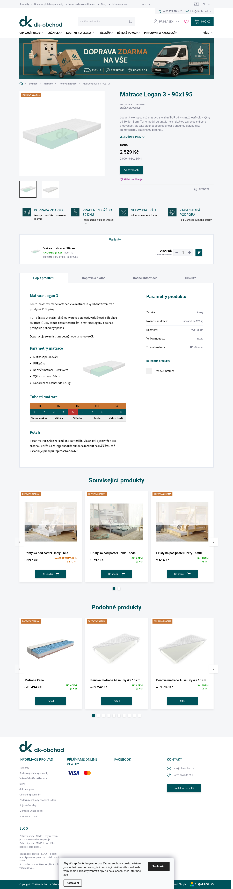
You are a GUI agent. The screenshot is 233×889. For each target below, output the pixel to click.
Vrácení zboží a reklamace (82, 4)
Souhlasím (158, 866)
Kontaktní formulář (184, 788)
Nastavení (73, 883)
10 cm (200, 338)
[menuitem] (31, 33)
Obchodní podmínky (30, 794)
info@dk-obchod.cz (184, 768)
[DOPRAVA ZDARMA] (51, 522)
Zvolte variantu (131, 170)
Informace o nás (28, 816)
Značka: (130, 108)
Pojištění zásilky (27, 805)
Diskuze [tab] (190, 278)
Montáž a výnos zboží (30, 810)
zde (65, 874)
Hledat (130, 21)
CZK (203, 4)
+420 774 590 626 (183, 775)
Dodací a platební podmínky (48, 4)
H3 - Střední (196, 347)
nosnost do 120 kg (193, 321)
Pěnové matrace (164, 371)
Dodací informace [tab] (145, 278)
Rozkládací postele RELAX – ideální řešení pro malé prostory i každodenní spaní (39, 857)
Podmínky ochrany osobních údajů (37, 800)
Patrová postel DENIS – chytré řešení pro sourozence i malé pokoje (38, 838)
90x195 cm (197, 329)
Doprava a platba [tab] (93, 278)
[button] (113, 588)
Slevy (104, 4)
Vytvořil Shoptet (178, 884)
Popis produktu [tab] (43, 278)
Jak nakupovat (120, 4)
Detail (51, 701)
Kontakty (24, 4)
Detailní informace (130, 137)
